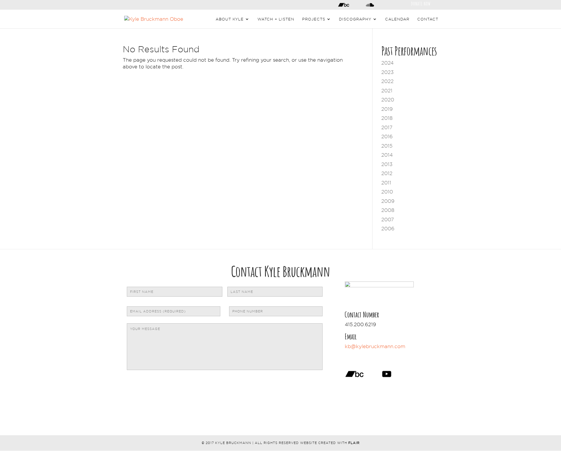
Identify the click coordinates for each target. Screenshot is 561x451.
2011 (386, 182)
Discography (355, 19)
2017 (386, 127)
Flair (354, 443)
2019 (387, 109)
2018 (387, 118)
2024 (387, 62)
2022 (387, 81)
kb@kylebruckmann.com (375, 346)
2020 (387, 99)
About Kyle (230, 19)
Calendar (397, 19)
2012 (386, 173)
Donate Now (421, 3)
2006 (387, 228)
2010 (387, 191)
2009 (387, 201)
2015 (386, 145)
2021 (386, 90)
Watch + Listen (275, 19)
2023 (387, 72)
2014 (387, 155)
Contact (427, 19)
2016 (387, 136)
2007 (387, 219)
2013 (386, 164)
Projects (313, 19)
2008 (387, 210)
